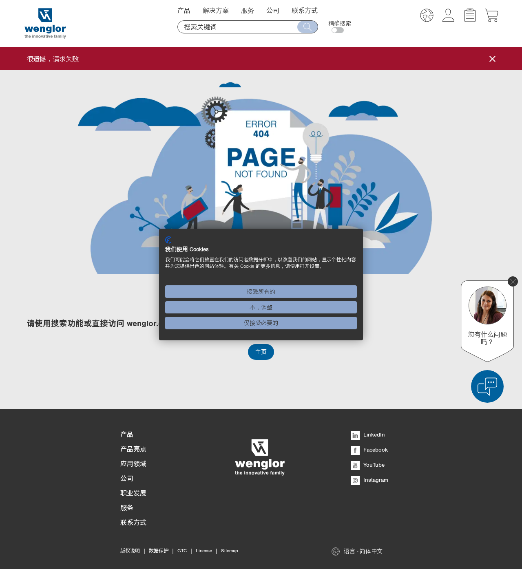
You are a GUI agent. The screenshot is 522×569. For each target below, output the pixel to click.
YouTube (373, 465)
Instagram (375, 480)
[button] (427, 16)
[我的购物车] (491, 19)
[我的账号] (448, 19)
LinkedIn (373, 434)
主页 (261, 352)
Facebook (375, 449)
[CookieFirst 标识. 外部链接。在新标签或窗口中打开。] (168, 240)
